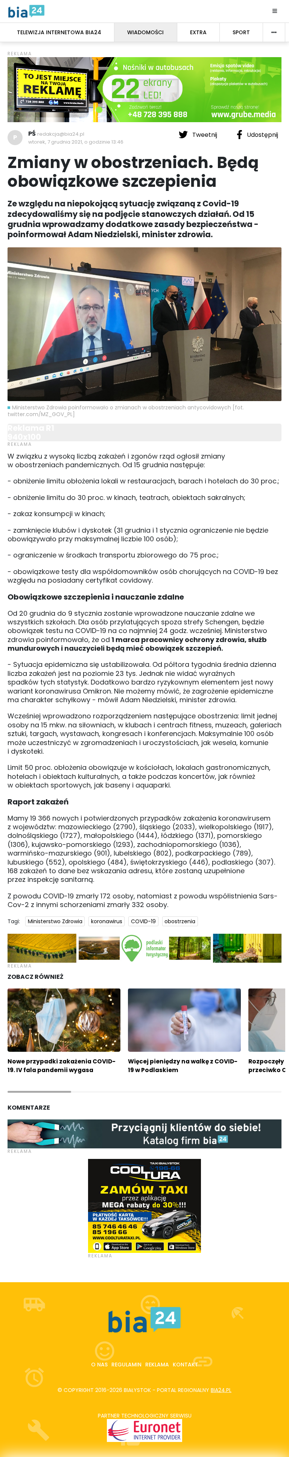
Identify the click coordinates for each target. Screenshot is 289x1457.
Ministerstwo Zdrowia (55, 921)
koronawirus (106, 921)
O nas (99, 1364)
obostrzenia (179, 921)
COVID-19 (143, 921)
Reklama (157, 1364)
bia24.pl (221, 1390)
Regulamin (126, 1364)
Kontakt (185, 1364)
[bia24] (26, 11)
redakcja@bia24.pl (60, 134)
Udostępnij (261, 134)
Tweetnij (205, 134)
